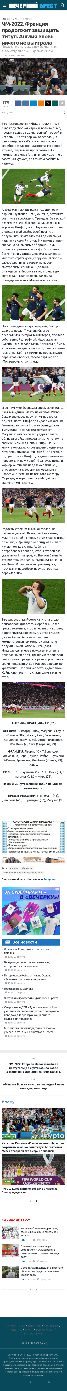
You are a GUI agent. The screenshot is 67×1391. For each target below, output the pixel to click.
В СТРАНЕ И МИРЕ (15, 1326)
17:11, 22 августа (16, 992)
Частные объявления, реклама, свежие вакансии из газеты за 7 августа (39, 1232)
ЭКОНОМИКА (51, 1326)
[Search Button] (62, 5)
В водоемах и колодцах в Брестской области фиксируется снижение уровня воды (42, 1271)
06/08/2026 (45, 1279)
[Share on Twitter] (48, 103)
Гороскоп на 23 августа (18, 988)
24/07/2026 (41, 1261)
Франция (27, 868)
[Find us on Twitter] (30, 1382)
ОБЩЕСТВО (34, 1326)
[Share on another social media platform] (62, 103)
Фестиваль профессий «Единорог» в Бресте (31, 998)
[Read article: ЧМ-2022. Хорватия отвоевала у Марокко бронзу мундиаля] (33, 1169)
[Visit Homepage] (33, 5)
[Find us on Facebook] (16, 1382)
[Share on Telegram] (33, 103)
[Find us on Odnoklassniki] (25, 1382)
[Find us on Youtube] (44, 1382)
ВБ (23, 1240)
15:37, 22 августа (16, 1022)
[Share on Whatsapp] (55, 103)
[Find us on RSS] (49, 1382)
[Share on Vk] (25, 103)
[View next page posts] (36, 1201)
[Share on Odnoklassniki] (41, 103)
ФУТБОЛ (27, 19)
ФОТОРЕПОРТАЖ (33, 1333)
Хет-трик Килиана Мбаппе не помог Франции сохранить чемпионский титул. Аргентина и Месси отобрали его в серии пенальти (33, 1147)
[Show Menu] (4, 5)
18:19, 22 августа (16, 970)
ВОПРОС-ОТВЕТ (45, 1330)
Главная (6, 19)
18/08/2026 (41, 1240)
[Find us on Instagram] (39, 1382)
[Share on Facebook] (18, 103)
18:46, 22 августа (16, 957)
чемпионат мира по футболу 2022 (23, 873)
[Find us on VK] (21, 1382)
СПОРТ (16, 19)
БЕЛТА (25, 1279)
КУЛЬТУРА (16, 1330)
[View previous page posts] (30, 1201)
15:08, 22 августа (16, 1036)
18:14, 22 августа (16, 983)
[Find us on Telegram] (35, 1382)
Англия (14, 868)
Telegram (49, 879)
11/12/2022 (7, 112)
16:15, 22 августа (16, 1002)
